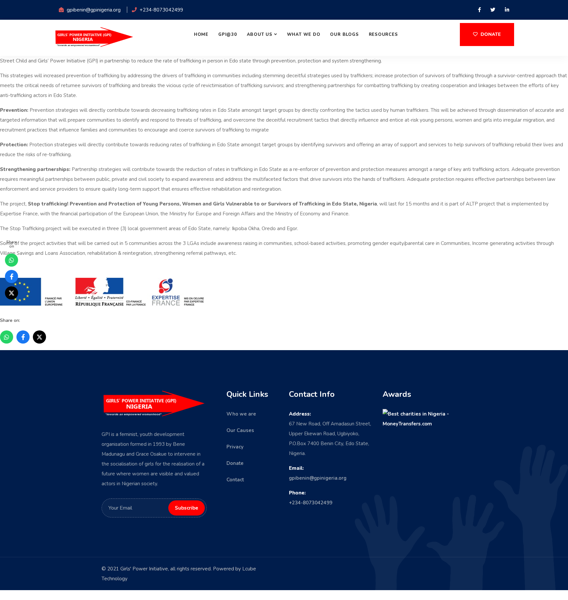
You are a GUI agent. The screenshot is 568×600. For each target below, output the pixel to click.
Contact (235, 479)
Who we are (241, 414)
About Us (259, 34)
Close (476, 581)
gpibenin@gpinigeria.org (317, 478)
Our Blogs (344, 34)
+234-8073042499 (310, 502)
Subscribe (512, 558)
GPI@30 (227, 34)
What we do (303, 34)
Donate (490, 34)
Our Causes (240, 430)
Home (201, 34)
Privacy (235, 447)
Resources (383, 34)
